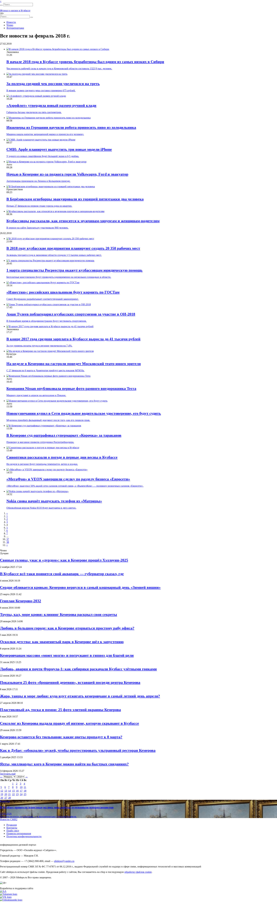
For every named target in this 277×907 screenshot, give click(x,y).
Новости (11, 22)
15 (13, 790)
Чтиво (9, 25)
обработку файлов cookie (138, 872)
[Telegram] (8, 894)
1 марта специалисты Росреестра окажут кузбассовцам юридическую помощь (74, 270)
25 (25, 794)
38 (7, 542)
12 (1, 790)
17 (21, 790)
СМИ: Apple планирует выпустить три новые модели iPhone (59, 149)
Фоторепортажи (15, 28)
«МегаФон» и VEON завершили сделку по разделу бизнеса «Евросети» (68, 479)
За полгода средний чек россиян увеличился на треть (53, 84)
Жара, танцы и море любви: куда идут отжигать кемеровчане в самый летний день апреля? (80, 696)
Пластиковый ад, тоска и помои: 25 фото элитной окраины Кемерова (60, 710)
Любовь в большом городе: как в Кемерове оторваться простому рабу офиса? (67, 628)
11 (25, 787)
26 (1, 797)
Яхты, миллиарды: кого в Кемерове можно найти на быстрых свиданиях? (64, 764)
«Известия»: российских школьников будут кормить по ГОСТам (62, 292)
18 (25, 790)
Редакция (11, 824)
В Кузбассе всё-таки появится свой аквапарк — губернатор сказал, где (62, 574)
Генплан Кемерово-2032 (20, 601)
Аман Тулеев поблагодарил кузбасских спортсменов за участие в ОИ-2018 (70, 314)
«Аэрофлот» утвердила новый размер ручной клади (51, 105)
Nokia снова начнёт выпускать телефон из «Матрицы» (54, 501)
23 (17, 794)
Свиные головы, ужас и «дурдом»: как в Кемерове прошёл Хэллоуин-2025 (64, 560)
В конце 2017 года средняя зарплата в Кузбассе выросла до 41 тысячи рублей (73, 339)
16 (17, 790)
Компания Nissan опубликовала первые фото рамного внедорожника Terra (71, 388)
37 (7, 539)
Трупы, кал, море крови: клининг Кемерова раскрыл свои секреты (58, 614)
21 (9, 794)
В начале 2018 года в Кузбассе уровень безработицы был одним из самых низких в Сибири (85, 62)
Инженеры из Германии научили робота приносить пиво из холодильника (71, 127)
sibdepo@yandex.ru (64, 861)
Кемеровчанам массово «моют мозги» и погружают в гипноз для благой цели (67, 655)
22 (13, 794)
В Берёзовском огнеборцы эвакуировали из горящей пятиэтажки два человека (75, 199)
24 (21, 794)
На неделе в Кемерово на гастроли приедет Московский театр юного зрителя (73, 364)
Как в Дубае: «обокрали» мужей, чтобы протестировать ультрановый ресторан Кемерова (77, 750)
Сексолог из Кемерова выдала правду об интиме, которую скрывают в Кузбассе (69, 723)
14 (9, 790)
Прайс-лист (12, 830)
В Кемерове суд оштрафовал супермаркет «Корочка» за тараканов (63, 435)
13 (5, 790)
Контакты (11, 827)
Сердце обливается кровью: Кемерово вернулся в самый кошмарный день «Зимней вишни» (80, 587)
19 (1, 794)
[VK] (6, 897)
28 (9, 797)
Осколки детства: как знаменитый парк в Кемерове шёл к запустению (62, 642)
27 (5, 797)
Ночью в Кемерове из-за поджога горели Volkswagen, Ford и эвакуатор (67, 174)
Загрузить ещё (8, 773)
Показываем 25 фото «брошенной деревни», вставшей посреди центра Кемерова (70, 682)
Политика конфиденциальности (24, 836)
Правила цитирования (18, 833)
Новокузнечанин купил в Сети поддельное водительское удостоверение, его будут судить (83, 413)
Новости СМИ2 (8, 819)
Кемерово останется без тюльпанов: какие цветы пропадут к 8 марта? (61, 737)
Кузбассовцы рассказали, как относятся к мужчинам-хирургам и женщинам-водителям (82, 221)
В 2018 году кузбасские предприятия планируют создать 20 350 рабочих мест (73, 248)
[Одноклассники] (11, 900)
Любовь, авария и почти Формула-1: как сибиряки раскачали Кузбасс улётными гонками (78, 669)
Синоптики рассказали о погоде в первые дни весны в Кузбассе (62, 457)
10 (21, 787)
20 (5, 794)
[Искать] (1, 5)
